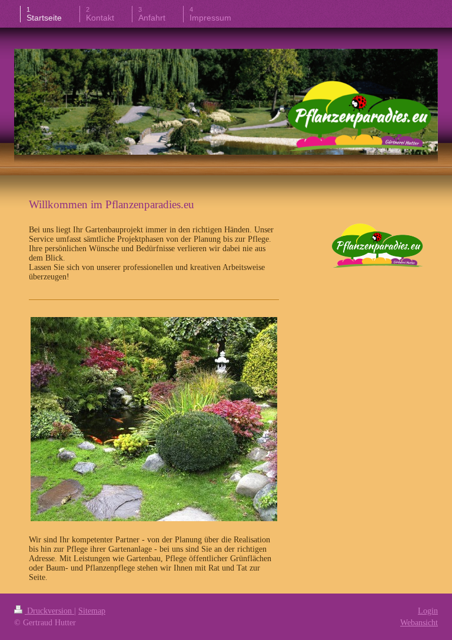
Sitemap (91, 610)
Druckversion (49, 610)
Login (428, 610)
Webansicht (419, 622)
